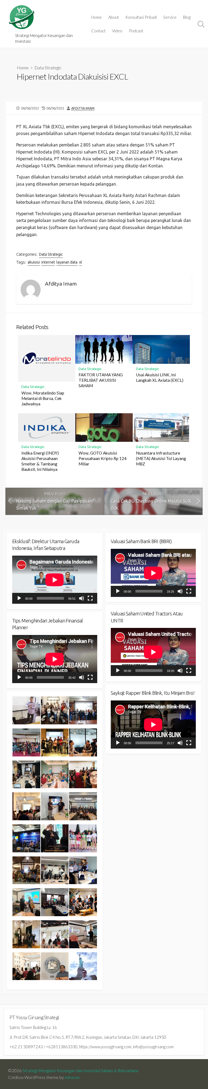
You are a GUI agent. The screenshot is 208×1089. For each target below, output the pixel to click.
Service (170, 17)
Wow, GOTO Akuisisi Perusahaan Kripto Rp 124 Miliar (102, 458)
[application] (54, 580)
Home (96, 17)
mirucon (72, 1077)
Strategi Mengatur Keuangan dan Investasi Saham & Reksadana (80, 1070)
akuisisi (34, 262)
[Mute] (81, 598)
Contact (98, 30)
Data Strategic (47, 67)
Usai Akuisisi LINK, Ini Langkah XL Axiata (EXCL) (159, 377)
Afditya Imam (83, 108)
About (113, 17)
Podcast (136, 30)
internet (48, 262)
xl (80, 262)
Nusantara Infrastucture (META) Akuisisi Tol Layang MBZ (161, 458)
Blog (187, 17)
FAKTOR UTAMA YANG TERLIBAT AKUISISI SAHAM (101, 380)
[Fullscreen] (90, 598)
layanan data (66, 262)
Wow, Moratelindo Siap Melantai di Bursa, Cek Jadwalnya (42, 398)
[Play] (19, 598)
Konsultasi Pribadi (141, 17)
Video (117, 30)
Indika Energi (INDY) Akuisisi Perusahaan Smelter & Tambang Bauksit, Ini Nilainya (40, 461)
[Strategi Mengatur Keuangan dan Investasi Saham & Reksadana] (21, 17)
